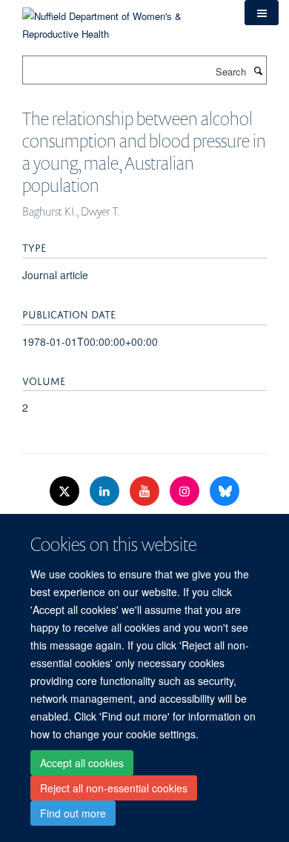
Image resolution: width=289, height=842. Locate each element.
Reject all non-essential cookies (113, 788)
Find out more (73, 813)
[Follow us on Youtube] (146, 491)
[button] (262, 12)
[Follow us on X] (66, 491)
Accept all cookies (82, 762)
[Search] (258, 70)
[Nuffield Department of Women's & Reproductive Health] (122, 20)
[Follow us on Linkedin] (106, 491)
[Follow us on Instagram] (186, 491)
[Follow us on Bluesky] (224, 491)
